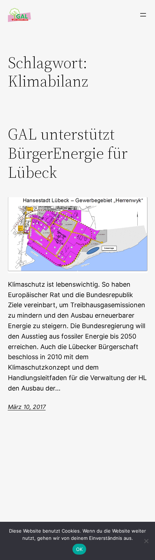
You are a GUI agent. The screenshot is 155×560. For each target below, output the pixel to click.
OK (79, 549)
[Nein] (146, 540)
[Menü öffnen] (143, 14)
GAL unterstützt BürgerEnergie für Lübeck (68, 153)
